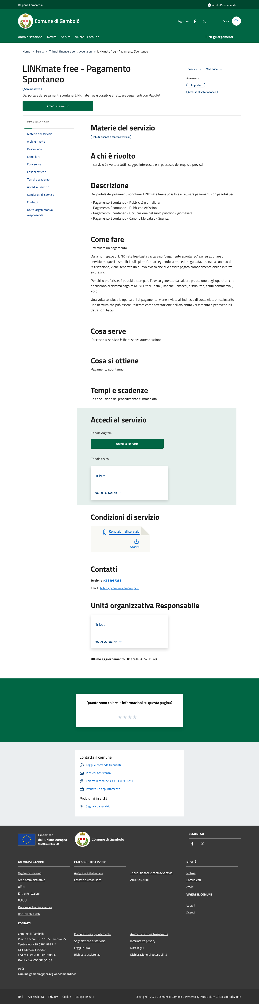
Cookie (66, 996)
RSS (20, 996)
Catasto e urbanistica (87, 880)
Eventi (190, 912)
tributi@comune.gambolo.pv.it (119, 588)
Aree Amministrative (31, 880)
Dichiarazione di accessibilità (148, 954)
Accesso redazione (229, 996)
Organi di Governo (29, 873)
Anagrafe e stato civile (88, 873)
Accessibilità (36, 996)
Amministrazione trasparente (149, 934)
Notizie (190, 873)
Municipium (207, 996)
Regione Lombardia (30, 5)
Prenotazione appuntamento (92, 934)
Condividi (193, 69)
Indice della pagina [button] (38, 121)
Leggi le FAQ (82, 947)
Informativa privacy (142, 941)
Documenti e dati (29, 914)
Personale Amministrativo (35, 907)
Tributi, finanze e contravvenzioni (71, 51)
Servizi (40, 51)
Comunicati (193, 880)
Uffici (21, 886)
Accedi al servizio (58, 106)
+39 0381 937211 (45, 944)
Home (26, 51)
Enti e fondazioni (29, 893)
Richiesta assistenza (87, 954)
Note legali (137, 947)
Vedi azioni (212, 69)
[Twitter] (202, 21)
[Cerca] (236, 21)
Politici (22, 900)
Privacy (53, 996)
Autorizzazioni (139, 879)
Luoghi (190, 905)
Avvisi (190, 886)
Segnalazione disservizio (89, 941)
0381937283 (112, 580)
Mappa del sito (84, 996)
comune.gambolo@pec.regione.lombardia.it (47, 974)
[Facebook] (193, 21)
